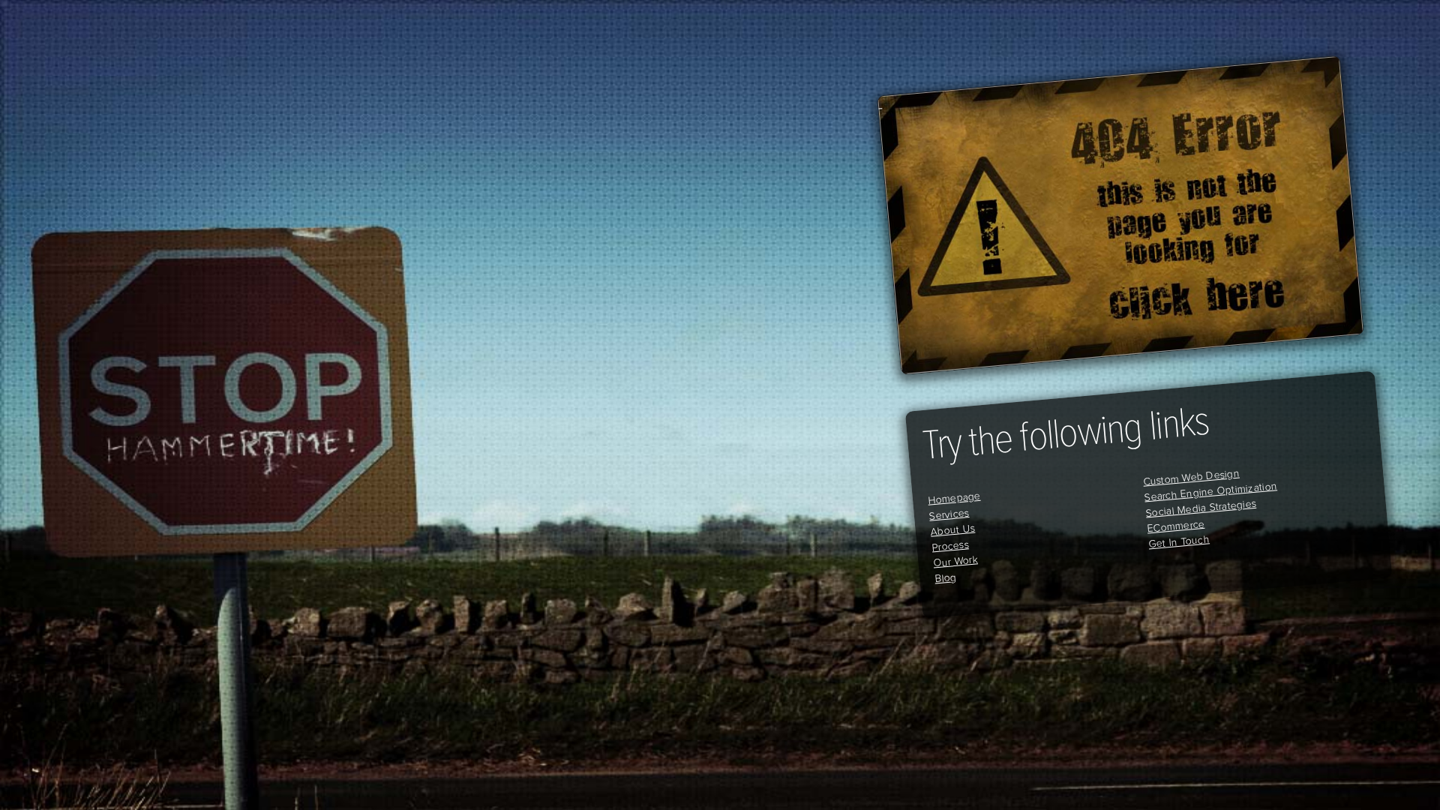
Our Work (956, 561)
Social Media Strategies (1200, 507)
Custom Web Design (1191, 477)
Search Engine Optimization (1210, 491)
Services (949, 514)
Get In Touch (1179, 541)
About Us (953, 529)
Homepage (953, 497)
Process (950, 546)
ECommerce (1176, 526)
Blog (945, 578)
